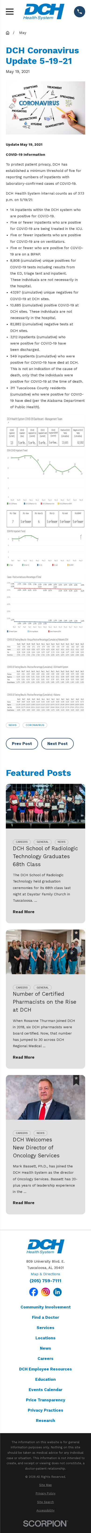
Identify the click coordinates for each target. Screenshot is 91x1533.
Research (45, 1420)
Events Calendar (45, 1389)
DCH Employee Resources (45, 1369)
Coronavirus (35, 725)
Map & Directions (45, 1274)
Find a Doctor (45, 1317)
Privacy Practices (45, 1410)
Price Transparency (45, 1400)
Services (45, 1327)
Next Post (57, 743)
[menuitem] (45, 1485)
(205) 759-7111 (45, 1281)
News (13, 725)
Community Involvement (46, 1307)
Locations (45, 1338)
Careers (45, 1358)
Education (45, 1379)
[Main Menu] (10, 11)
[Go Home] (7, 33)
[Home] (43, 12)
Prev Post (22, 743)
